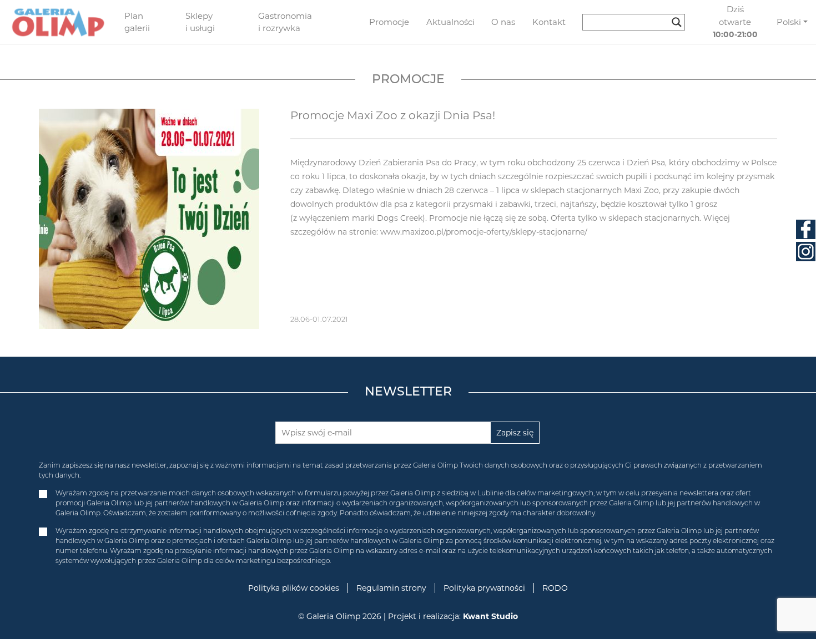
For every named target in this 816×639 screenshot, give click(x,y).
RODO (555, 588)
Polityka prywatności (484, 588)
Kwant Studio (490, 616)
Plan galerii (137, 22)
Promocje (389, 22)
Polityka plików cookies (293, 588)
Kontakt (549, 22)
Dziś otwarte (735, 21)
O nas (503, 22)
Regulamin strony (391, 588)
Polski (789, 22)
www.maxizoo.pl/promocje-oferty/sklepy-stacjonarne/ (483, 232)
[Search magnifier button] (676, 22)
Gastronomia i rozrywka (285, 22)
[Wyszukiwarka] (638, 22)
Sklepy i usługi (200, 22)
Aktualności (450, 22)
